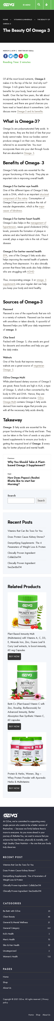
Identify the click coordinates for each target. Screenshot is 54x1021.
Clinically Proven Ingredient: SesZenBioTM (22, 891)
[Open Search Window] (39, 5)
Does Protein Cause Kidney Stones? (26, 537)
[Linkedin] (16, 56)
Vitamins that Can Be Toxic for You (25, 531)
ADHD (30, 271)
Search (12, 495)
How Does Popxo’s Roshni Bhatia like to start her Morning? (23, 479)
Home (5, 19)
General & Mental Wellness (15, 922)
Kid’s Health (8, 933)
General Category (11, 928)
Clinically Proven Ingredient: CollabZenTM (22, 885)
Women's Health (10, 956)
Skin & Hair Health (11, 945)
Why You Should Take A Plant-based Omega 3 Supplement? (26, 462)
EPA (5, 255)
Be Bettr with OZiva (11, 910)
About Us (7, 987)
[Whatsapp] (26, 56)
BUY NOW (14, 656)
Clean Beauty (9, 916)
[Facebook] (5, 56)
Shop (5, 982)
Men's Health (9, 939)
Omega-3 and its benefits (30, 111)
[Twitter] (10, 56)
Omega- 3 (29, 153)
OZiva (31, 50)
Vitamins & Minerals (23, 19)
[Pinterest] (21, 56)
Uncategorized (9, 950)
